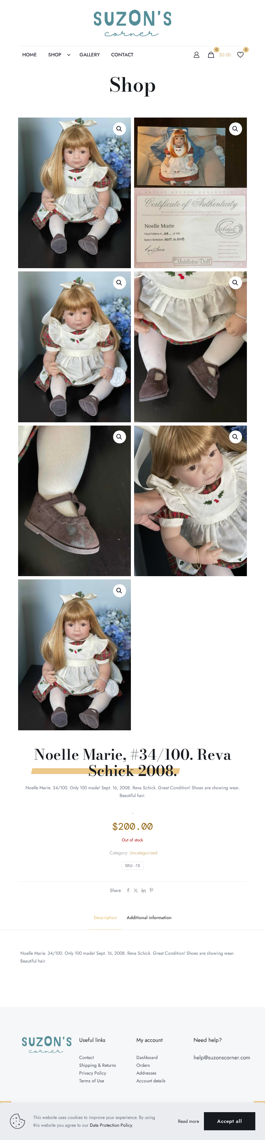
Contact (86, 1057)
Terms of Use (91, 1080)
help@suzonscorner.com (222, 1057)
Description (105, 917)
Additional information (149, 917)
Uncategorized (143, 852)
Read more (188, 1121)
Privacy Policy (92, 1073)
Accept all (229, 1121)
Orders (143, 1065)
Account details (150, 1080)
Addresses (146, 1073)
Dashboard (147, 1057)
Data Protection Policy (111, 1125)
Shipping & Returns (97, 1065)
